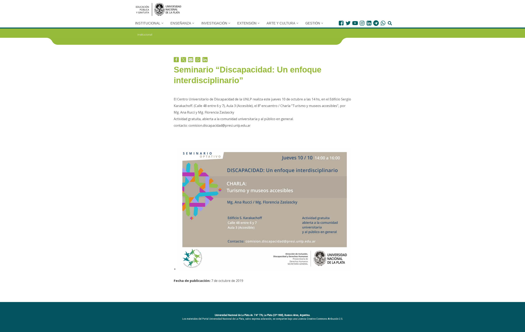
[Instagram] (362, 23)
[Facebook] (341, 23)
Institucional (144, 34)
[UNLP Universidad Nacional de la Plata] (158, 9)
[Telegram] (376, 23)
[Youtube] (355, 23)
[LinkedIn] (369, 23)
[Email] (190, 59)
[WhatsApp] (383, 23)
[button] (162, 23)
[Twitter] (348, 23)
